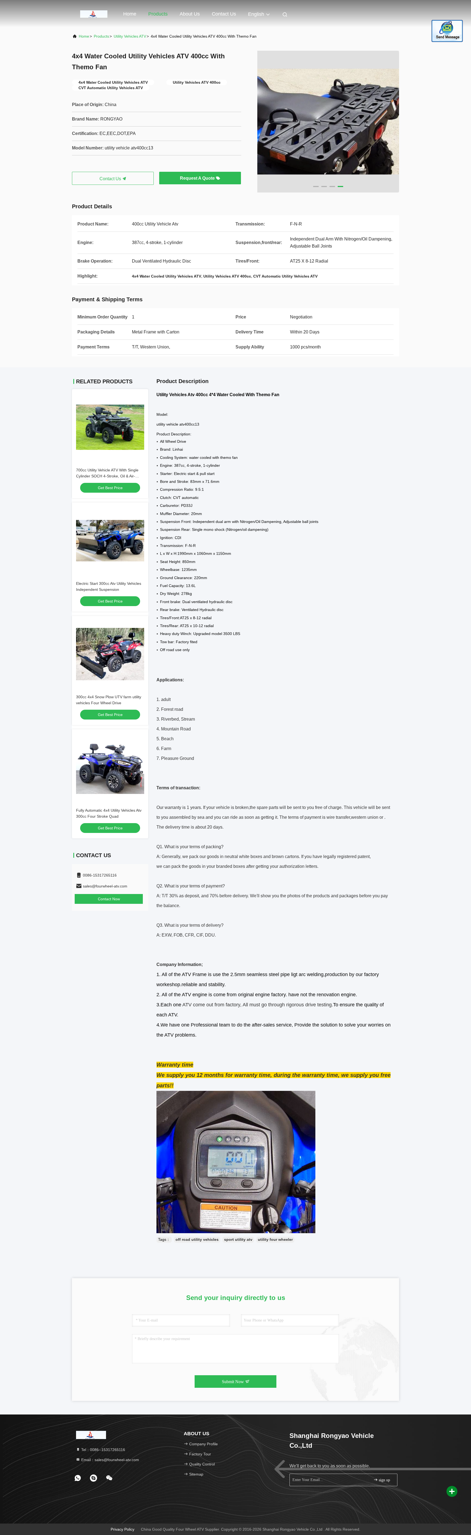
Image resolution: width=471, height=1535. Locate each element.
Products (158, 14)
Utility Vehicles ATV (130, 36)
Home (129, 14)
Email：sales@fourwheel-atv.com (109, 1460)
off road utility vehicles (197, 1239)
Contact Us (224, 14)
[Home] (93, 13)
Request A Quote (198, 178)
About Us (190, 14)
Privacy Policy (122, 1529)
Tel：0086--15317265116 (102, 1449)
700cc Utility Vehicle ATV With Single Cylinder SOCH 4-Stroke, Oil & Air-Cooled (107, 476)
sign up (384, 1480)
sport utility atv (238, 1239)
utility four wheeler (275, 1239)
